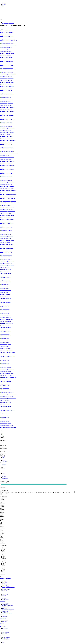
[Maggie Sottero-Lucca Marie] (6, 68)
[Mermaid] (2, 534)
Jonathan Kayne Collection (6, 586)
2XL (69, 492)
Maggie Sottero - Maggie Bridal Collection (8, 23)
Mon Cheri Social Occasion (6, 639)
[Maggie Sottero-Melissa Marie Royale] (8, 201)
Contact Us (3, 456)
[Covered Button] (2, 509)
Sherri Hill (3, 580)
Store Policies (4, 476)
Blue (3, 554)
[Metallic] (1, 514)
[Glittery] (1, 513)
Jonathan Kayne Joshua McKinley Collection (8, 587)
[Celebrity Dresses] (3, 506)
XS (60, 492)
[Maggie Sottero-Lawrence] (6, 350)
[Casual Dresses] (3, 499)
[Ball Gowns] (2, 501)
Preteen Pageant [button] (2, 592)
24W (46, 492)
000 (2, 492)
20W (41, 492)
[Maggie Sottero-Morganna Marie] (7, 151)
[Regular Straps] (2, 541)
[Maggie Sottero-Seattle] (6, 130)
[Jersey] (1, 523)
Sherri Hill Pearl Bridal (5, 611)
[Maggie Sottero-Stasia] (5, 30)
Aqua (4, 551)
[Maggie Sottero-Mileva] (6, 230)
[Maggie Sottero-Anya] (5, 134)
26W (48, 492)
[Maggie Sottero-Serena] (6, 255)
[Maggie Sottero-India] (5, 317)
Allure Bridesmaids (4, 616)
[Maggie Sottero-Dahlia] (5, 205)
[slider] (67, 484)
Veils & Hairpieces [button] (3, 626)
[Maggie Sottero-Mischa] (6, 84)
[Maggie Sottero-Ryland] (6, 109)
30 (30, 492)
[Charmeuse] (1, 521)
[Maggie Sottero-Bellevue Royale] (7, 43)
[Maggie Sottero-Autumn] (6, 159)
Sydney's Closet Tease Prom (6, 589)
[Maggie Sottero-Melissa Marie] (6, 188)
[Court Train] (2, 527)
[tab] (37, 578)
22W (43, 492)
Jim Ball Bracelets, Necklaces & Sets (7, 631)
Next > (3, 435)
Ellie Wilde (3, 583)
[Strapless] (2, 542)
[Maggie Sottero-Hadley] (6, 76)
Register (3, 5)
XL (66, 492)
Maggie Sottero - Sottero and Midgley (7, 610)
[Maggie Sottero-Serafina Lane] (6, 425)
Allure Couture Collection (5, 603)
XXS (58, 492)
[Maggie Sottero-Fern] (5, 55)
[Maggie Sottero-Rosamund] (6, 209)
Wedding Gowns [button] (2, 601)
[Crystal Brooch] (2, 519)
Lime (3, 550)
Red (3, 564)
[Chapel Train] (2, 526)
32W (55, 492)
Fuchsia (4, 561)
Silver (4, 572)
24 (25, 492)
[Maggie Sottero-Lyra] (5, 234)
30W (53, 492)
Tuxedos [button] (1, 640)
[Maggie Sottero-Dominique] (6, 138)
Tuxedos (3, 642)
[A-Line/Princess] (2, 532)
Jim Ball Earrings (4, 633)
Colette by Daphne (4, 584)
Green (4, 549)
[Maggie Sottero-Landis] (6, 184)
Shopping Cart (4, 4)
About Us (3, 460)
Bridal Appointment (5, 478)
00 (4, 492)
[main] (37, 230)
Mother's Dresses (4, 621)
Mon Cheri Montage (5, 620)
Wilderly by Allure (4, 608)
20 (21, 492)
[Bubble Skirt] (3, 505)
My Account (4, 3)
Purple (4, 556)
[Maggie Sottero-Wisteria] (6, 122)
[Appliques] (2, 517)
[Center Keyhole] (3, 507)
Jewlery (3, 634)
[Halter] (2, 529)
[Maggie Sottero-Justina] (6, 213)
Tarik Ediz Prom (4, 590)
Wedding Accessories (5, 628)
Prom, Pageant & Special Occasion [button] (5, 578)
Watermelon (4, 562)
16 (18, 492)
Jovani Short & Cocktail (5, 599)
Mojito (4, 547)
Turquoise (4, 552)
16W (36, 492)
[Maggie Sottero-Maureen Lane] (7, 375)
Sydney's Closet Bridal (5, 612)
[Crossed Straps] (2, 510)
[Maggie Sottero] (4, 267)
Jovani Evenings (4, 581)
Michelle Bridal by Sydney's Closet (7, 613)
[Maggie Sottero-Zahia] (5, 242)
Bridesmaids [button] (2, 614)
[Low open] (2, 511)
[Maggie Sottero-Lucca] (5, 367)
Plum (3, 563)
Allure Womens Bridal (5, 607)
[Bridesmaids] (3, 498)
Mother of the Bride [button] (3, 618)
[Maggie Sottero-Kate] (5, 97)
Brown (4, 569)
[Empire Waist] (2, 533)
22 (23, 492)
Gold (3, 568)
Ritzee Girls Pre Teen (5, 594)
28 (28, 492)
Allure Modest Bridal (5, 604)
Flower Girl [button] (2, 623)
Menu (1, 19)
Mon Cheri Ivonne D (5, 638)
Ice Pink (4, 559)
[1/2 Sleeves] (3, 536)
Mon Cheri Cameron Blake (6, 637)
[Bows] (2, 518)
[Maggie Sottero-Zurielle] (6, 259)
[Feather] (1, 522)
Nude (4, 567)
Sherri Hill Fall (4, 598)
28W (51, 492)
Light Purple (4, 558)
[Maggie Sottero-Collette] (6, 47)
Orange (4, 565)
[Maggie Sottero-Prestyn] (6, 105)
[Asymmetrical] (2, 525)
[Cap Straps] (2, 540)
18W (39, 492)
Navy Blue (4, 555)
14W (34, 492)
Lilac (3, 557)
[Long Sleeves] (3, 538)
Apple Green (5, 548)
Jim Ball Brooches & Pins (5, 632)
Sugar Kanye (4, 595)
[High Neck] (2, 530)
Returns (3, 457)
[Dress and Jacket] (2, 503)
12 (14, 492)
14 (16, 492)
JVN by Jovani (4, 582)
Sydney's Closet (4, 588)
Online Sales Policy (4, 461)
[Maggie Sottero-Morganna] (6, 147)
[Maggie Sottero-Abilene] (6, 176)
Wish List (3, 465)
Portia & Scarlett (4, 585)
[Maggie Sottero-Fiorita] (5, 238)
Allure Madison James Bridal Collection (7, 605)
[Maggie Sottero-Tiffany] (6, 155)
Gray (3, 571)
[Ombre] (1, 515)
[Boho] (2, 502)
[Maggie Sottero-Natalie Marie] (6, 392)
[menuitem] (38, 3)
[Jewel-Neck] (2, 531)
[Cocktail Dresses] (3, 500)
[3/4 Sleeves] (3, 537)
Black (4, 570)
